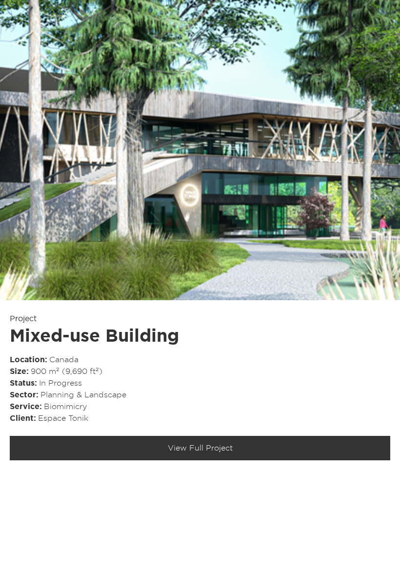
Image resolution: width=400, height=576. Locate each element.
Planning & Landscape (83, 395)
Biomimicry (65, 407)
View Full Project (200, 448)
